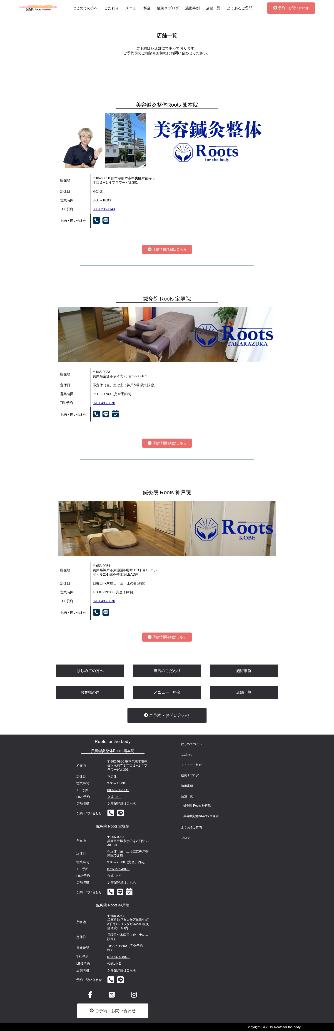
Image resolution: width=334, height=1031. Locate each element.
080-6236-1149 (104, 209)
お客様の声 (90, 692)
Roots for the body (113, 741)
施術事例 (192, 8)
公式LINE (114, 797)
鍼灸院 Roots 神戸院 (197, 805)
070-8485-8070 (104, 403)
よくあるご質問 (239, 8)
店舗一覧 (213, 8)
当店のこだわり (167, 671)
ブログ (185, 838)
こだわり (111, 8)
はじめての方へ (85, 8)
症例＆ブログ (168, 8)
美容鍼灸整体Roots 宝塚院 (201, 816)
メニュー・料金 (138, 8)
